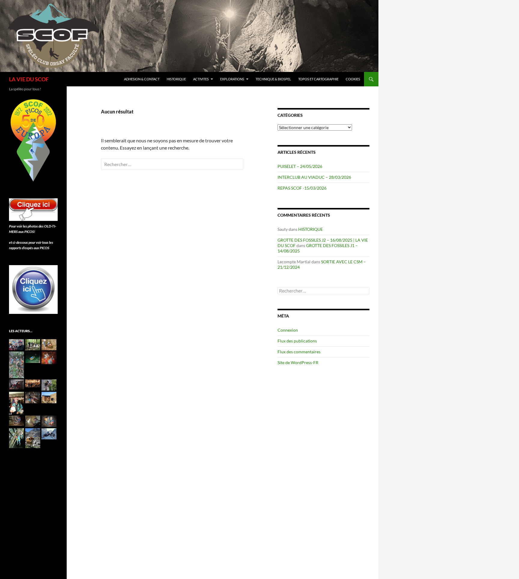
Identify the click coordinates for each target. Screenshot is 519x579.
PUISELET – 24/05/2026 (300, 166)
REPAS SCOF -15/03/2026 (302, 187)
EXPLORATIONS (232, 79)
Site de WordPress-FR (298, 362)
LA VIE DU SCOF (29, 79)
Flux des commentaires (299, 351)
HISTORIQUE (176, 79)
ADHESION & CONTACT (141, 79)
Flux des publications (297, 340)
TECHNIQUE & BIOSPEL (273, 79)
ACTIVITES (201, 79)
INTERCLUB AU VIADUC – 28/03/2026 (314, 177)
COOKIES (353, 79)
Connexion (288, 330)
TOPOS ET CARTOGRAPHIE (318, 79)
